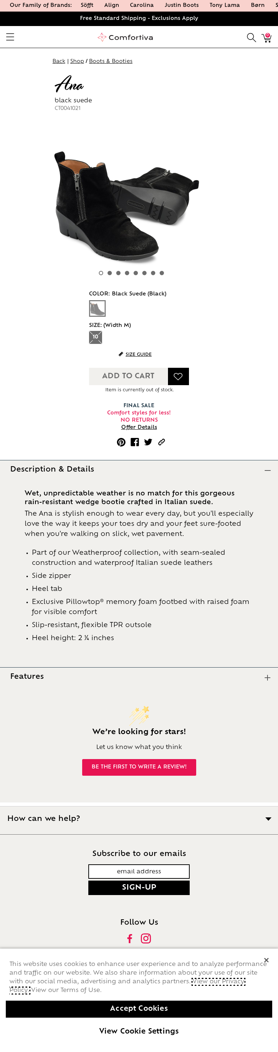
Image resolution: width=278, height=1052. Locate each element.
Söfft (87, 5)
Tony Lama (225, 5)
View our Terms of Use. (66, 990)
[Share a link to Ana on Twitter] (148, 442)
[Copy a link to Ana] (161, 442)
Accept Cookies (139, 1009)
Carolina (142, 5)
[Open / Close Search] (251, 36)
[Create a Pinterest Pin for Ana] (121, 442)
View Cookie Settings (139, 1031)
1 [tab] (101, 273)
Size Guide (139, 355)
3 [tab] (118, 273)
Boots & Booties (110, 61)
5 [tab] (135, 273)
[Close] (266, 960)
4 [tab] (127, 273)
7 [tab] (153, 273)
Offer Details (139, 427)
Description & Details (52, 469)
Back (58, 61)
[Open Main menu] (9, 37)
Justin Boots (182, 5)
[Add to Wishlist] (178, 376)
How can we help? (43, 819)
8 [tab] (161, 273)
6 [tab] (144, 273)
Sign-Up (139, 887)
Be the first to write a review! (139, 767)
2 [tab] (109, 273)
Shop (77, 61)
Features (27, 677)
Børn (258, 5)
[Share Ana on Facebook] (135, 442)
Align (111, 5)
